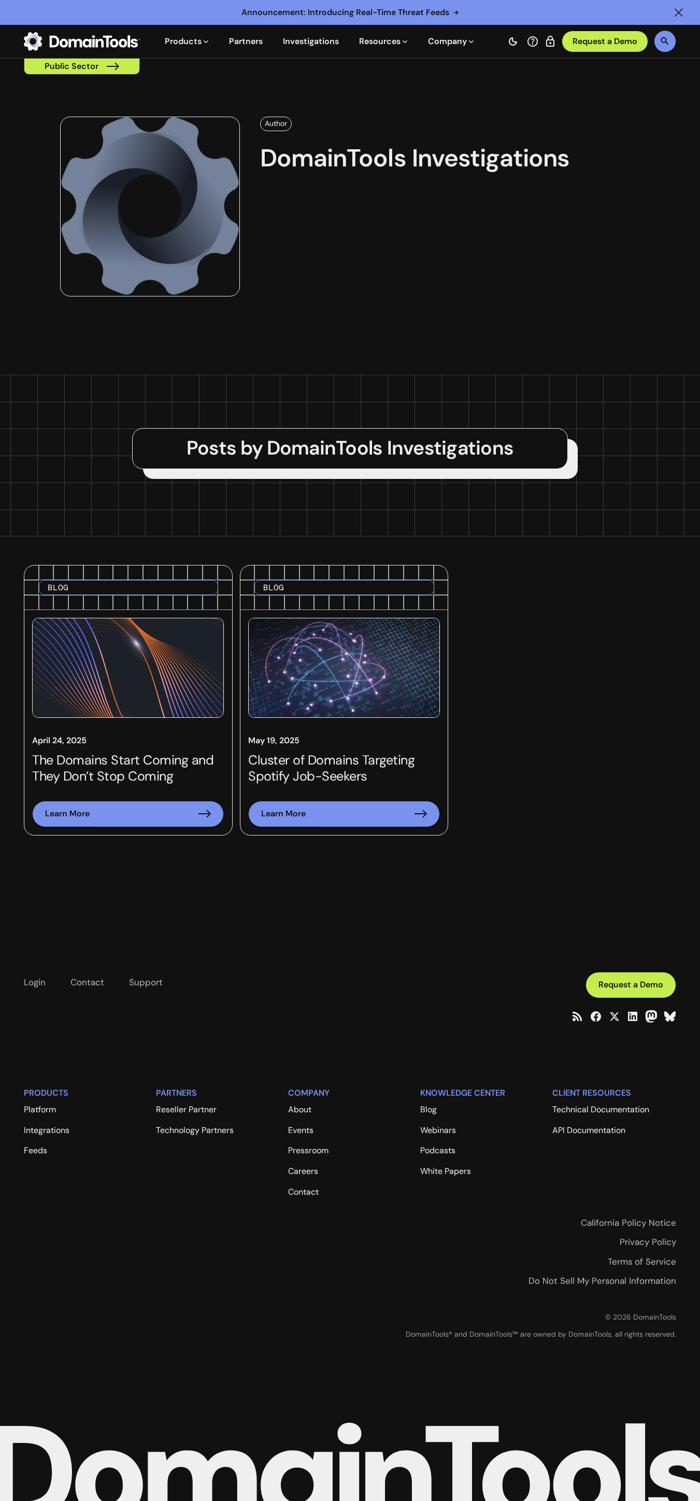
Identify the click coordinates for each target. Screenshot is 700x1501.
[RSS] (577, 1016)
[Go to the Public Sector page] (82, 66)
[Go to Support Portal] (532, 41)
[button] (678, 12)
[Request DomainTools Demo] (605, 41)
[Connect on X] (614, 1016)
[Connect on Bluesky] (670, 1016)
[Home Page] (82, 41)
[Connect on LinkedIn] (632, 1016)
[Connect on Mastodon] (651, 1016)
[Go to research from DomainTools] (550, 41)
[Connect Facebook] (596, 1016)
